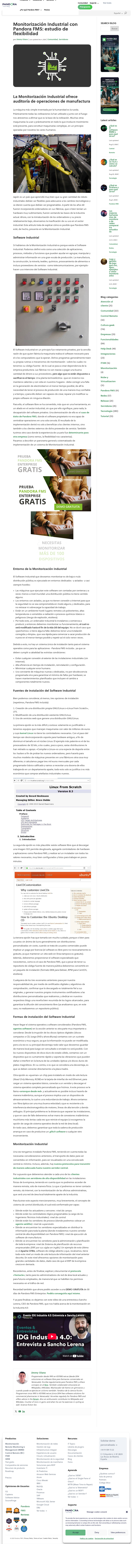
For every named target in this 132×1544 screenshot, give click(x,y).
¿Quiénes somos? (107, 1474)
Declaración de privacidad (104, 1539)
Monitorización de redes (47, 1444)
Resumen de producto (15, 1468)
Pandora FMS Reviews (25, 1510)
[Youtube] (19, 1411)
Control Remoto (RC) (14, 1453)
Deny (97, 1532)
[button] (127, 1512)
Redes (111, 248)
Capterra (9, 1495)
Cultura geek (107, 325)
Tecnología (113, 178)
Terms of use (38, 1538)
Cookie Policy (47, 1538)
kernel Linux (26, 733)
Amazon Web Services (46, 1474)
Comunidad (83, 3)
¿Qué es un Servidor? (77, 1494)
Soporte (93, 3)
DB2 (38, 1508)
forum (36, 1399)
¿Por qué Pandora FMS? (29, 10)
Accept (76, 1532)
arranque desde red (30, 1091)
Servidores (63, 40)
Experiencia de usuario (46, 1453)
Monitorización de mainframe (50, 1462)
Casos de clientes (75, 1456)
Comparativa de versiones (16, 1465)
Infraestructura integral (47, 1450)
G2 (6, 1492)
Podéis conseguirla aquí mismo (63, 1293)
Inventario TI (42, 1468)
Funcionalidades (109, 339)
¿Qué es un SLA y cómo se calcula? (113, 163)
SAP (38, 1496)
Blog (70, 1459)
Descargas (72, 1450)
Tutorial (105, 416)
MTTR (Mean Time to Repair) (80, 1485)
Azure (39, 1477)
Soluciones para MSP (46, 1465)
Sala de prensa (105, 1477)
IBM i (39, 1483)
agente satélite (23, 1224)
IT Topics (71, 1444)
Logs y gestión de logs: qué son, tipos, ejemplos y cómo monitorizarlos (113, 267)
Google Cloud (43, 1505)
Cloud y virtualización (46, 1456)
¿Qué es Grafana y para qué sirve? (114, 188)
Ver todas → (42, 1511)
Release (105, 401)
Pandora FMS (114, 204)
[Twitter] (16, 1411)
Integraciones (108, 354)
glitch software (57, 1132)
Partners (102, 1480)
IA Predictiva (42, 1471)
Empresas (106, 334)
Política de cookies (86, 1539)
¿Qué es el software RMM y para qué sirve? (113, 131)
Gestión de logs (44, 1447)
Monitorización (109, 368)
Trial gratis (9, 1462)
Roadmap (9, 1471)
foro (46, 1385)
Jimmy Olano (22, 40)
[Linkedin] (23, 1411)
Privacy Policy (28, 1538)
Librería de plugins (76, 1447)
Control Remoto (109, 316)
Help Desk (106, 349)
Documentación (75, 1453)
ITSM (103, 363)
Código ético (104, 1483)
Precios (47, 10)
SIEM (7, 1459)
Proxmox (40, 1493)
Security (55, 1538)
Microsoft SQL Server (46, 1502)
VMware (40, 1499)
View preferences (118, 1532)
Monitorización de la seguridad (50, 1459)
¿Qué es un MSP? (76, 1491)
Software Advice (12, 1498)
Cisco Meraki (42, 1481)
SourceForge (10, 1501)
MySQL (40, 1487)
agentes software (22, 1029)
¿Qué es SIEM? (74, 1476)
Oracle (39, 1490)
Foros (70, 1462)
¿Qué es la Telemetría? (78, 1488)
